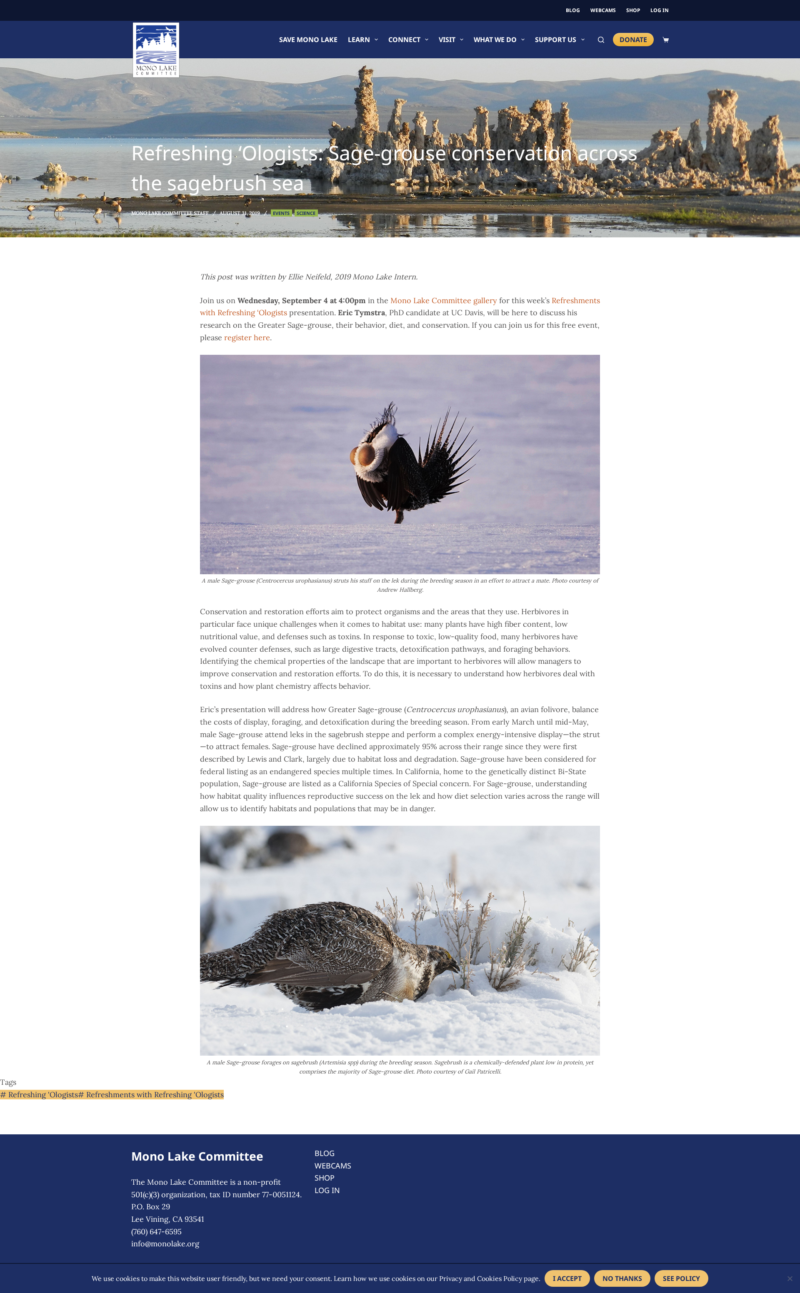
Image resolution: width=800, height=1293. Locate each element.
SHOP (633, 10)
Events (281, 213)
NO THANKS (622, 1278)
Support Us (555, 39)
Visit (447, 39)
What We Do (495, 39)
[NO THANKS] (789, 1278)
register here (247, 337)
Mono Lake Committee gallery (443, 300)
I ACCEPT (567, 1278)
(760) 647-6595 (156, 1231)
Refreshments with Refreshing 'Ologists (151, 1094)
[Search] (601, 40)
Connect (404, 39)
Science (306, 213)
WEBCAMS (603, 10)
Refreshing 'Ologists (39, 1094)
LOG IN (659, 10)
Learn (359, 39)
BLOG (573, 10)
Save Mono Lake (308, 39)
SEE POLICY (681, 1278)
